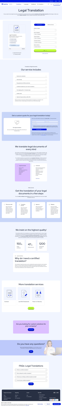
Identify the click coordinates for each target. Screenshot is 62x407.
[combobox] (44, 34)
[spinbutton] (45, 30)
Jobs (56, 1)
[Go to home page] (4, 4)
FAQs (60, 1)
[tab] (39, 25)
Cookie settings (40, 404)
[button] (57, 4)
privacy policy (43, 134)
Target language (36, 36)
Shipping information (7, 398)
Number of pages (37, 28)
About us (51, 1)
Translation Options (37, 40)
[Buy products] (48, 4)
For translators (29, 396)
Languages (26, 4)
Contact (5, 396)
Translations (18, 4)
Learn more (27, 405)
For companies (17, 398)
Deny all (48, 404)
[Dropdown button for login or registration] (51, 4)
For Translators (40, 4)
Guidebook (33, 4)
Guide (16, 396)
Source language (37, 32)
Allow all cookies (57, 404)
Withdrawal (5, 399)
